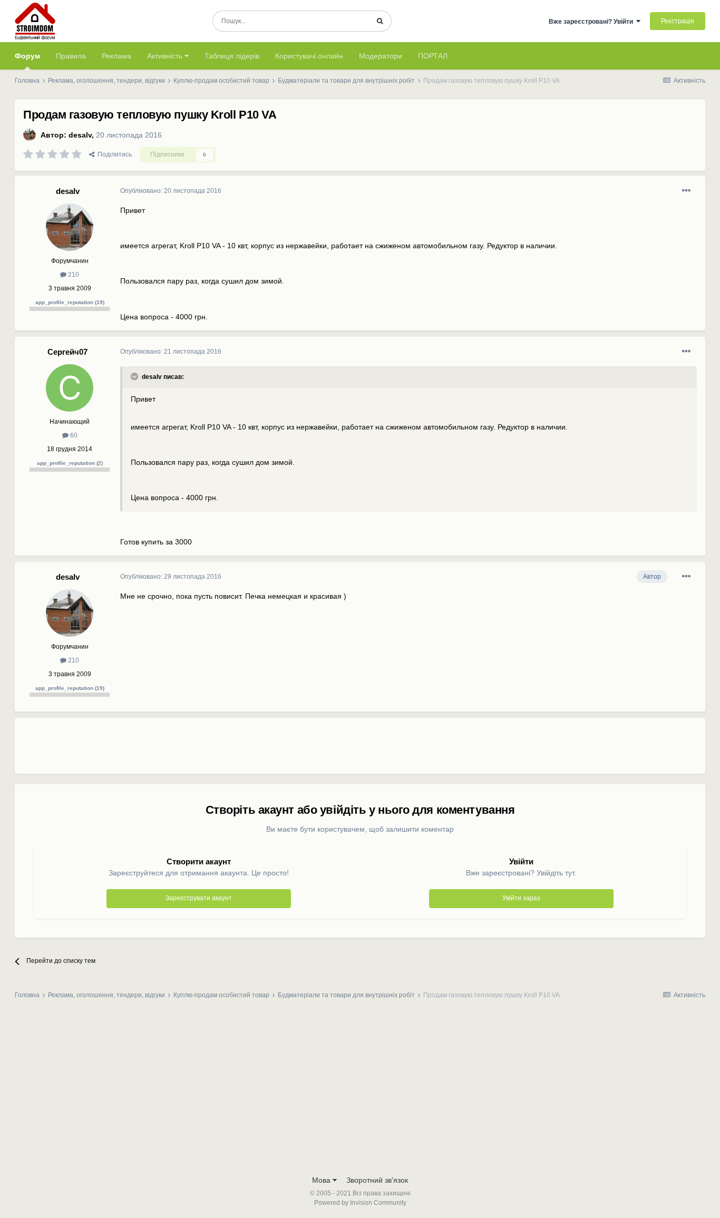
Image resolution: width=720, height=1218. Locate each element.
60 (73, 435)
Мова (322, 1180)
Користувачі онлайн (309, 56)
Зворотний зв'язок (377, 1180)
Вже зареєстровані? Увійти (592, 21)
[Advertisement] (312, 750)
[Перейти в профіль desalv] (29, 134)
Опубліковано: (170, 190)
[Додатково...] (686, 190)
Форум (27, 56)
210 (72, 274)
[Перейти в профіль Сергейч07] (69, 388)
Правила (71, 56)
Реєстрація (677, 21)
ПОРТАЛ (432, 56)
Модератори (380, 56)
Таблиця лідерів (232, 56)
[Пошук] (379, 21)
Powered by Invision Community (360, 1202)
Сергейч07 (67, 351)
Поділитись (113, 154)
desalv (80, 135)
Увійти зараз (521, 898)
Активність (165, 56)
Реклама (116, 56)
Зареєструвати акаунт (199, 898)
